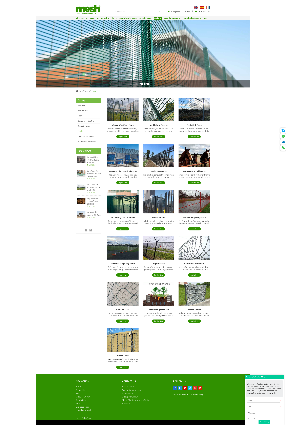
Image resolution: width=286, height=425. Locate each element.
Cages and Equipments (170, 18)
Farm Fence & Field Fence (194, 171)
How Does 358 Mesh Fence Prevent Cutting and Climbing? (93, 160)
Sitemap (200, 394)
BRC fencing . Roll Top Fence (122, 217)
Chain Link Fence (194, 125)
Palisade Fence (158, 217)
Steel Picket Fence (158, 171)
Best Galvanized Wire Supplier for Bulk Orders (94, 213)
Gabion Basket (122, 309)
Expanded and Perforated (190, 18)
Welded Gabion (194, 309)
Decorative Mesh (145, 18)
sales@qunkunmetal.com (180, 11)
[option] (143, 53)
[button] (264, 377)
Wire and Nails (102, 18)
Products (87, 91)
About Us (79, 18)
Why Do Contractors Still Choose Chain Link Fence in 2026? (93, 187)
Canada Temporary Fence (194, 217)
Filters (113, 18)
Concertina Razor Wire (194, 263)
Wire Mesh (90, 18)
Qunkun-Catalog (86, 418)
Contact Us (129, 381)
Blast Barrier (122, 356)
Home (81, 91)
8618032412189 (204, 11)
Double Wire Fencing (158, 125)
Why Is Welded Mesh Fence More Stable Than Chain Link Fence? (94, 174)
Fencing (156, 18)
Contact (205, 18)
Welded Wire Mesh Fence (123, 125)
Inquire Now (123, 136)
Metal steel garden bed (158, 309)
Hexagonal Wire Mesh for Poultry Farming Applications (93, 201)
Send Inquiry (264, 422)
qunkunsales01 (130, 393)
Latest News (84, 150)
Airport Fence (159, 263)
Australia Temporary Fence (123, 263)
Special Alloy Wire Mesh (127, 18)
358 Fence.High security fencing (123, 171)
